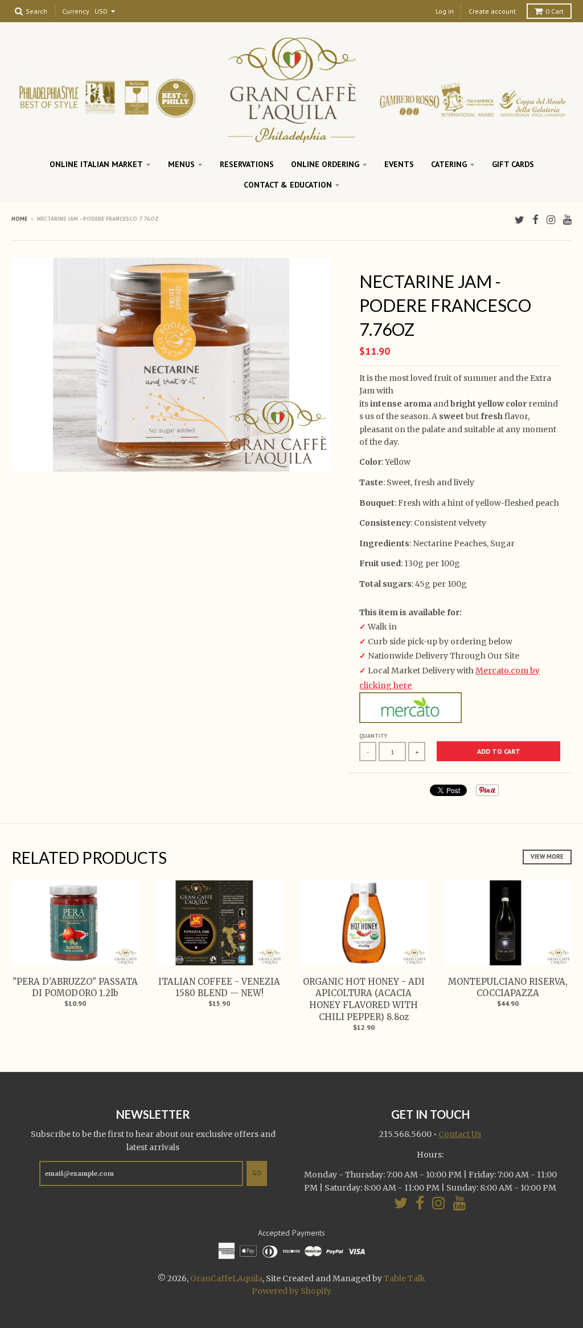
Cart (554, 11)
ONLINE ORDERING (325, 164)
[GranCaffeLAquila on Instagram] (551, 220)
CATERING (449, 164)
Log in (445, 11)
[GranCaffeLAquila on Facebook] (535, 220)
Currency (75, 11)
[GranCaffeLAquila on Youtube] (567, 220)
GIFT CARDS (513, 164)
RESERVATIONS (247, 164)
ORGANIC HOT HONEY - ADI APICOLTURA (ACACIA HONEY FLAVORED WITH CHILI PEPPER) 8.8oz (364, 999)
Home (19, 218)
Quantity (373, 736)
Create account (492, 11)
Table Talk (404, 1278)
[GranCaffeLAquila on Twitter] (519, 220)
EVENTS (399, 164)
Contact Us (459, 1134)
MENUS (181, 164)
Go (256, 1173)
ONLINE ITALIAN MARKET (96, 164)
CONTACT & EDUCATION (288, 185)
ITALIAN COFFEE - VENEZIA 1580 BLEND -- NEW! (219, 987)
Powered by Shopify (291, 1291)
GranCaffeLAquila (226, 1278)
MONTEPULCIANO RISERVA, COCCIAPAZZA (508, 987)
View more (547, 856)
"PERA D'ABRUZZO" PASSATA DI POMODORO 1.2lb (75, 987)
